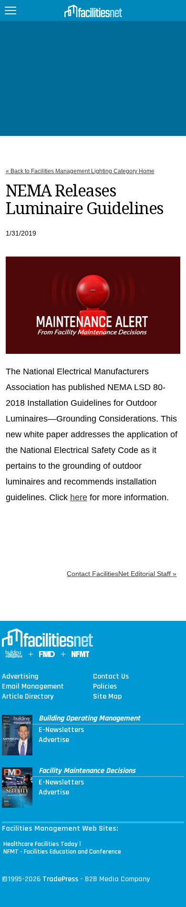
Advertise (54, 740)
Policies (105, 687)
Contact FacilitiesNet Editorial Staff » (121, 573)
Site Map (107, 697)
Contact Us (111, 676)
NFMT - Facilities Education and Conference (62, 851)
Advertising (20, 676)
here (78, 497)
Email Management (33, 687)
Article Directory (27, 697)
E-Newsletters (61, 730)
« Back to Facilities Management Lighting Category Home (80, 171)
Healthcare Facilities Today (40, 844)
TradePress (60, 879)
